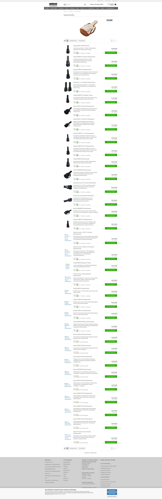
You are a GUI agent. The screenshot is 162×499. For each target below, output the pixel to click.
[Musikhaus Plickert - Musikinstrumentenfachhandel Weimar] (53, 4)
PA (86, 8)
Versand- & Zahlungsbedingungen (52, 471)
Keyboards (65, 472)
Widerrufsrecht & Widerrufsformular (53, 475)
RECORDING (72, 8)
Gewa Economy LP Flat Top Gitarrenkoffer (84, 183)
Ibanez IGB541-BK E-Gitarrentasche (82, 393)
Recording (65, 480)
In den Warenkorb (111, 52)
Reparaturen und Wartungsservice (52, 464)
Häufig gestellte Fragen (50, 469)
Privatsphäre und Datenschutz (51, 480)
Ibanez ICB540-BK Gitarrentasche (82, 369)
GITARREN (47, 8)
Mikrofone (65, 478)
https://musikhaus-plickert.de (88, 483)
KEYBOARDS (61, 8)
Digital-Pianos (66, 470)
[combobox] (73, 40)
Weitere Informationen (112, 496)
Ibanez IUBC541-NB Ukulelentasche (82, 380)
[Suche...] (85, 4)
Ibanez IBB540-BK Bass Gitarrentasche (83, 321)
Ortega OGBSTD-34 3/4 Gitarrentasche (83, 146)
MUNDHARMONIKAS (110, 8)
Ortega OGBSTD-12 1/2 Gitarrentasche (83, 133)
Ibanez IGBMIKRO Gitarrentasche (82, 208)
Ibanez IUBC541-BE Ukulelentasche (82, 356)
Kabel (64, 476)
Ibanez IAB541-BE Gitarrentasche (82, 345)
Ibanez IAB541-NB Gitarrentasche (82, 334)
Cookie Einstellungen (49, 482)
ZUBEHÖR (102, 8)
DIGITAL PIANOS (54, 8)
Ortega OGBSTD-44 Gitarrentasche (82, 69)
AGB (46, 478)
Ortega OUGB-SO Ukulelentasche (82, 299)
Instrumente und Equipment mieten (53, 466)
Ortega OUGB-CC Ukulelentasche (82, 310)
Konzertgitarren (66, 462)
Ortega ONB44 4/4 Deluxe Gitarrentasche (84, 56)
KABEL (77, 8)
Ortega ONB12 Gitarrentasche (81, 45)
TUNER (97, 8)
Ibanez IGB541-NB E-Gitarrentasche (82, 419)
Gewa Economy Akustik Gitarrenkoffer (83, 195)
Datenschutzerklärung (62, 493)
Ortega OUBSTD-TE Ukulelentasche (82, 219)
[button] (100, 1)
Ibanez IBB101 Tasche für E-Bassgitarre (83, 119)
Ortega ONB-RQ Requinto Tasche (82, 263)
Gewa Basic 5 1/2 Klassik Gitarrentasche (84, 82)
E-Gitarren (65, 466)
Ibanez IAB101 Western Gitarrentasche (83, 106)
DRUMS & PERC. (91, 8)
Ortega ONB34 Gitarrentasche (81, 159)
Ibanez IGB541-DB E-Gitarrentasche (82, 406)
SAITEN (66, 8)
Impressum (47, 473)
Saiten (64, 474)
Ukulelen (65, 468)
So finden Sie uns (49, 462)
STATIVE (82, 8)
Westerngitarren (66, 464)
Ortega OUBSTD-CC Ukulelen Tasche (83, 95)
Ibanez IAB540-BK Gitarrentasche (82, 170)
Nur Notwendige (112, 493)
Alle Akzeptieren (112, 490)
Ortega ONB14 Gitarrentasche (81, 288)
